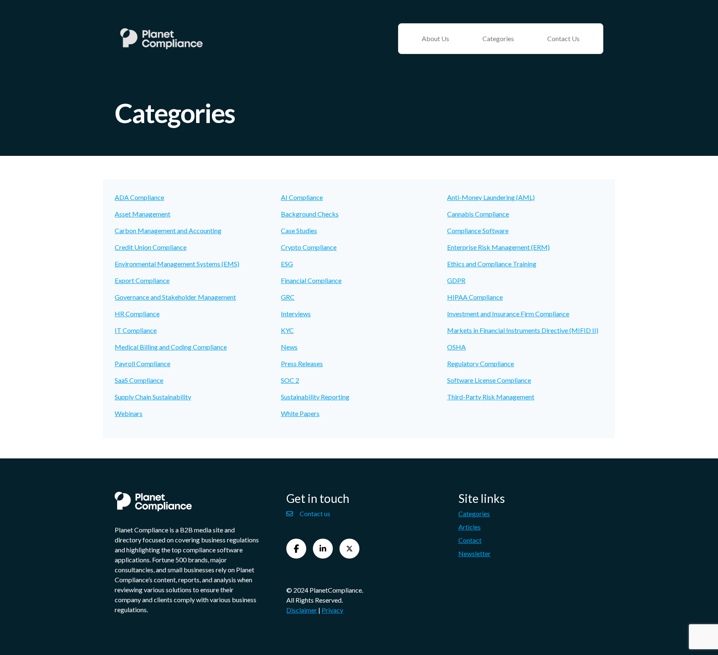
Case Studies (299, 230)
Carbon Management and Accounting (168, 230)
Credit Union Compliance (151, 247)
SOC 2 (290, 380)
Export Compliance (142, 280)
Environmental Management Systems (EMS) (177, 264)
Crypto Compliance (309, 247)
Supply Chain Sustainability (153, 397)
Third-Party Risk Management (490, 397)
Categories (498, 38)
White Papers (300, 413)
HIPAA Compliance (475, 297)
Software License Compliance (489, 380)
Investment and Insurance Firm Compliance (508, 314)
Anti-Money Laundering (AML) (491, 197)
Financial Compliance (311, 280)
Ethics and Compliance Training (491, 264)
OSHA (456, 347)
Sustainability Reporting (315, 397)
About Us (435, 38)
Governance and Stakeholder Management (175, 297)
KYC (287, 330)
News (289, 347)
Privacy (332, 610)
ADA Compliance (139, 197)
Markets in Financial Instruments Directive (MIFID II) (522, 330)
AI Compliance (302, 197)
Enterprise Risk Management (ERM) (498, 247)
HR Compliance (137, 314)
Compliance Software (478, 230)
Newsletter (474, 553)
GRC (288, 297)
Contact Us (563, 38)
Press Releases (302, 363)
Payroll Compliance (142, 363)
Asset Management (142, 214)
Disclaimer (301, 610)
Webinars (129, 413)
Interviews (296, 314)
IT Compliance (136, 330)
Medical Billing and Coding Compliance (171, 347)
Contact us (315, 513)
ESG (287, 264)
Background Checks (310, 214)
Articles (469, 527)
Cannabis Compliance (478, 214)
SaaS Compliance (139, 380)
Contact (470, 540)
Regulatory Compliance (480, 363)
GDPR (456, 280)
